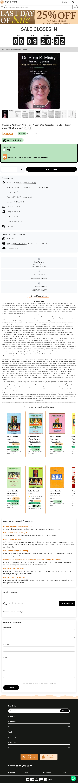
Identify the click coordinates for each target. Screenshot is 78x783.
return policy (10, 547)
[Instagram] (25, 766)
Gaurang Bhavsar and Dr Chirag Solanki (31, 187)
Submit (11, 687)
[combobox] (38, 7)
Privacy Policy (53, 683)
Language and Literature (15, 49)
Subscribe (65, 710)
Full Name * (7, 645)
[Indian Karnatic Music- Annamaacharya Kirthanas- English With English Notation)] (14, 434)
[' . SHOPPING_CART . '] (73, 2)
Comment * (7, 627)
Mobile (5, 671)
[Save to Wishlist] (26, 128)
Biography (25, 49)
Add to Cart (51, 169)
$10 (9, 150)
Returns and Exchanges (17, 243)
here (55, 571)
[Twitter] (20, 766)
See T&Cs (43, 266)
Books (7, 49)
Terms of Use (42, 683)
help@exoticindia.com (39, 565)
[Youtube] (31, 766)
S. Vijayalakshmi (14, 441)
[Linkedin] (28, 766)
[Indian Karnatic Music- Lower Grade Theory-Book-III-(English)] (57, 488)
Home (3, 49)
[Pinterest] (23, 766)
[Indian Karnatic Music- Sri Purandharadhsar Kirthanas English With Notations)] (57, 434)
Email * (5, 657)
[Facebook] (17, 766)
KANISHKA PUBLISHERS (26, 182)
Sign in (64, 2)
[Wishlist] (69, 2)
